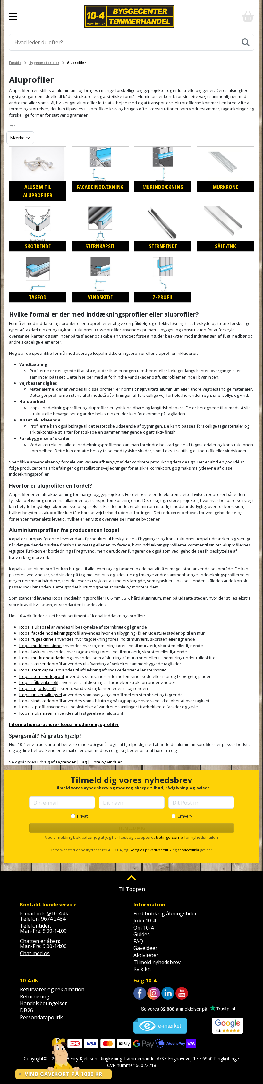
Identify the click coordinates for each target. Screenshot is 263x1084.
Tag (83, 762)
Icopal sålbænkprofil (38, 682)
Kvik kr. (142, 968)
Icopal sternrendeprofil (41, 676)
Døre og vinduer (106, 762)
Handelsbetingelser (43, 1003)
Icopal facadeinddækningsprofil (49, 633)
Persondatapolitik (41, 1017)
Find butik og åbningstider (165, 913)
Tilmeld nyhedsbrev (157, 962)
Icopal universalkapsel (40, 694)
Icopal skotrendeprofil (40, 664)
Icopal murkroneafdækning (45, 658)
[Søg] (246, 42)
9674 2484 (53, 918)
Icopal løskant (32, 652)
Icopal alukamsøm (36, 713)
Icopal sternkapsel (37, 670)
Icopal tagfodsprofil (37, 688)
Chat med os (35, 953)
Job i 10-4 (144, 920)
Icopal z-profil (32, 707)
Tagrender (65, 762)
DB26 (26, 1010)
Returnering (34, 996)
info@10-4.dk (52, 913)
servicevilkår (188, 849)
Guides (141, 934)
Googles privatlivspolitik (150, 849)
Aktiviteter (145, 955)
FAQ (138, 941)
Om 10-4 (143, 927)
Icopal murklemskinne (40, 645)
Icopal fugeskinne (36, 639)
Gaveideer (145, 948)
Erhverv (185, 816)
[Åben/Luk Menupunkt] (13, 16)
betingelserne (169, 837)
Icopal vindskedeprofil (40, 701)
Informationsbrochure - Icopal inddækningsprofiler (64, 724)
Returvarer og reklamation (52, 989)
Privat (82, 816)
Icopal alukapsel (34, 627)
